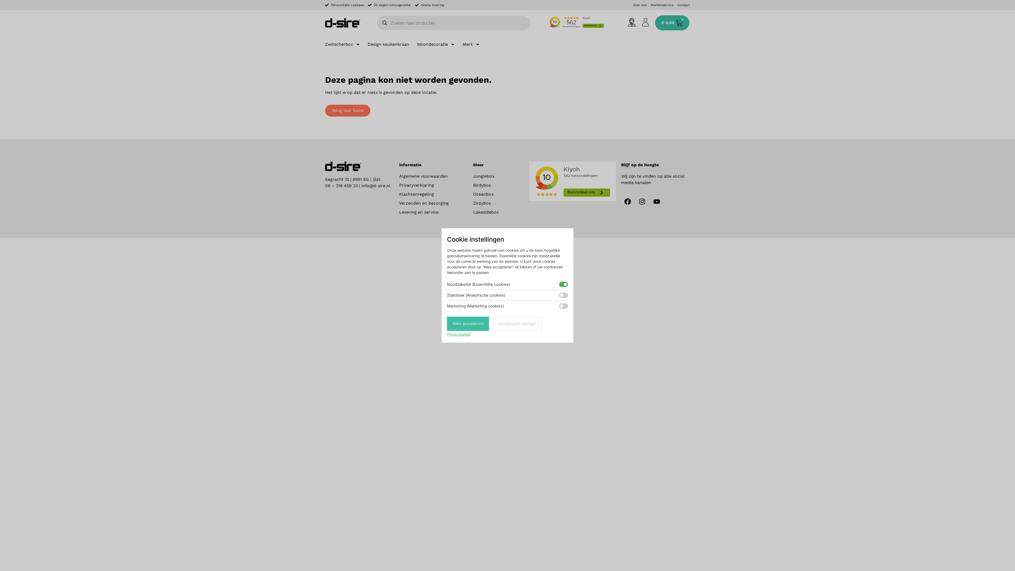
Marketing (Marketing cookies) (475, 306)
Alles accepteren (468, 323)
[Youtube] (656, 201)
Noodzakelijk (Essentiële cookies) (478, 284)
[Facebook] (627, 201)
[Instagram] (642, 201)
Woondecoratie (432, 44)
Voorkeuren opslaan (517, 323)
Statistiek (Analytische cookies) (476, 295)
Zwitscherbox (339, 44)
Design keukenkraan (388, 44)
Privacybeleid (458, 334)
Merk (468, 44)
